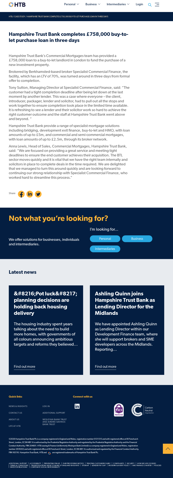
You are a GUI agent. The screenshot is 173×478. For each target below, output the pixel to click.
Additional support (54, 413)
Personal (69, 4)
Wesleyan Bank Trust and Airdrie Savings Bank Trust (55, 421)
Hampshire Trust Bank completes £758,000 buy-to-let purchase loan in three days (67, 17)
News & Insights (18, 406)
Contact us (15, 413)
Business (91, 4)
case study (19, 17)
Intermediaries (116, 4)
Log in (46, 406)
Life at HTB (15, 426)
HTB (11, 17)
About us (14, 419)
